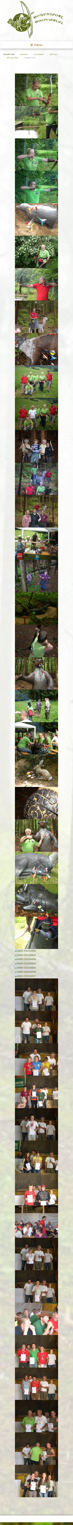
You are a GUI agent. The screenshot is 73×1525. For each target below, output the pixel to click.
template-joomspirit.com (71, 1504)
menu (38, 45)
